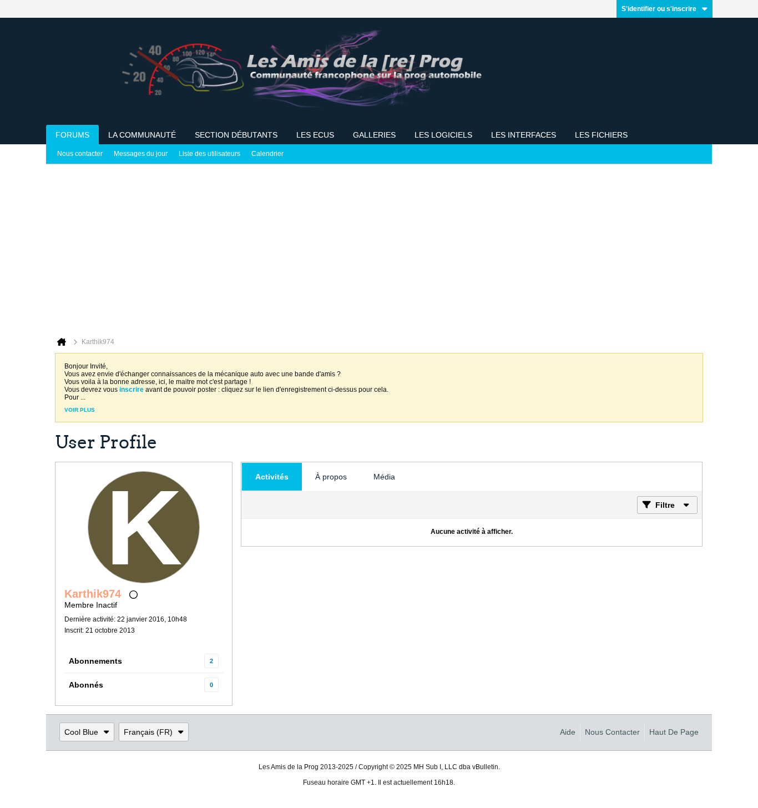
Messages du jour (141, 154)
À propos (331, 476)
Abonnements (95, 660)
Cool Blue (81, 732)
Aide (567, 732)
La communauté (142, 134)
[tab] (272, 477)
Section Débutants (236, 134)
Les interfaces (523, 134)
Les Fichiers (601, 134)
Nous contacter (80, 154)
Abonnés (86, 684)
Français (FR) (148, 732)
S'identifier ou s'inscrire (658, 9)
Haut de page (674, 732)
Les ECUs (315, 134)
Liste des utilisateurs (209, 154)
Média (384, 476)
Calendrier (267, 154)
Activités (272, 476)
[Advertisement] (379, 247)
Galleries (374, 134)
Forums (72, 134)
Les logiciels (443, 134)
